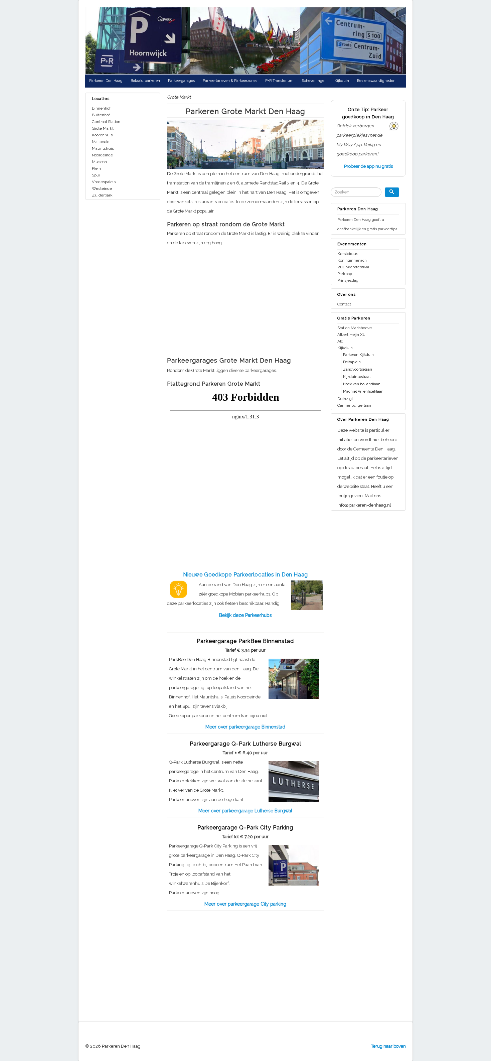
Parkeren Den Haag (106, 81)
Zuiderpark (102, 195)
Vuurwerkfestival (353, 267)
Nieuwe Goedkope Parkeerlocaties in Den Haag (245, 574)
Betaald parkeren (145, 81)
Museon (99, 161)
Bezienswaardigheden (376, 81)
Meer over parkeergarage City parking (245, 904)
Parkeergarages (181, 81)
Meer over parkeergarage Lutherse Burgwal (245, 810)
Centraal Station (106, 121)
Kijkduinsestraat (357, 377)
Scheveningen (314, 81)
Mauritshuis (103, 148)
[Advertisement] (245, 304)
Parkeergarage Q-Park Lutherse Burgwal (245, 744)
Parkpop (344, 273)
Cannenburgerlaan (354, 405)
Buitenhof (101, 115)
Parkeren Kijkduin (358, 355)
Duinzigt (345, 398)
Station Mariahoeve (354, 327)
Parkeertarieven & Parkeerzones (230, 81)
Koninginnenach (352, 260)
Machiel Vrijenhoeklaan (363, 391)
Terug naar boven (388, 1046)
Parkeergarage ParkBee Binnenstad (245, 641)
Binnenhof (101, 108)
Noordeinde (102, 155)
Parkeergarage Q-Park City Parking (245, 827)
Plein (96, 168)
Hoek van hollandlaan (361, 384)
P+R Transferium (279, 81)
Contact (344, 304)
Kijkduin (342, 81)
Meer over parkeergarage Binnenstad (245, 727)
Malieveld (101, 141)
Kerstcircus (347, 253)
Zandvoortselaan (357, 369)
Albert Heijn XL (351, 334)
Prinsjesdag (347, 280)
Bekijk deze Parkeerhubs (245, 615)
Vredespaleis (104, 181)
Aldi (340, 341)
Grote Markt (103, 128)
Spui (96, 175)
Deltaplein (352, 362)
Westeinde (102, 188)
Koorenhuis (102, 135)
